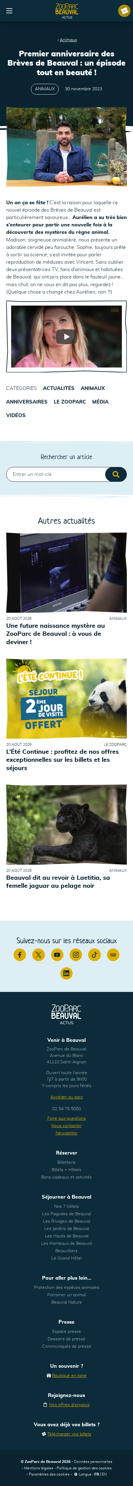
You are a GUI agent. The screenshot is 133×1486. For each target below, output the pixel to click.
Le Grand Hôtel (66, 1258)
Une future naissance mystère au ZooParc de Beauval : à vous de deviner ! (55, 634)
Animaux (68, 40)
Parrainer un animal (66, 1295)
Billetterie (66, 1162)
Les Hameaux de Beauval (66, 1243)
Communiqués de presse (66, 1346)
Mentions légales (38, 1468)
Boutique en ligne (69, 1376)
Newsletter (67, 1133)
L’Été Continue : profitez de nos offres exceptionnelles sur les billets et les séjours (62, 760)
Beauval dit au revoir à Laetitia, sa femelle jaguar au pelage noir (58, 882)
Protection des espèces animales (66, 1287)
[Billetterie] (124, 11)
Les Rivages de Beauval (66, 1221)
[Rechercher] (116, 474)
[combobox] (66, 474)
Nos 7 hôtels (66, 1206)
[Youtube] (57, 954)
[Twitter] (38, 954)
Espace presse (66, 1332)
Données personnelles (93, 1462)
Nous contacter (66, 1126)
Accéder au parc (66, 1097)
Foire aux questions (66, 1118)
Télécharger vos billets (69, 1434)
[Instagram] (76, 954)
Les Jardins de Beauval (66, 1229)
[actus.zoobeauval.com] (67, 11)
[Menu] (9, 11)
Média (100, 402)
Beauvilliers (66, 1251)
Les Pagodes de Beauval (66, 1214)
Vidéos (16, 415)
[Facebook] (20, 954)
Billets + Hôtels (66, 1170)
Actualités (59, 388)
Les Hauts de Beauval (66, 1236)
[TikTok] (94, 954)
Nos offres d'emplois (69, 1405)
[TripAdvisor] (113, 954)
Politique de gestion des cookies (84, 1468)
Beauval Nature (66, 1302)
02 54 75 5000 (66, 1109)
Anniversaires (27, 402)
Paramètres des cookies (49, 1474)
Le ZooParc (70, 402)
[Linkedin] (66, 973)
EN (104, 1474)
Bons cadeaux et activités (66, 1177)
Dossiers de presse (66, 1339)
